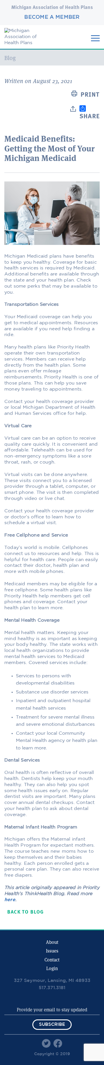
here (9, 900)
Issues (52, 951)
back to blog (25, 912)
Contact (52, 960)
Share (89, 116)
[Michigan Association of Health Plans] (26, 43)
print (90, 95)
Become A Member (52, 17)
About (52, 942)
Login (52, 968)
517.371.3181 (52, 988)
